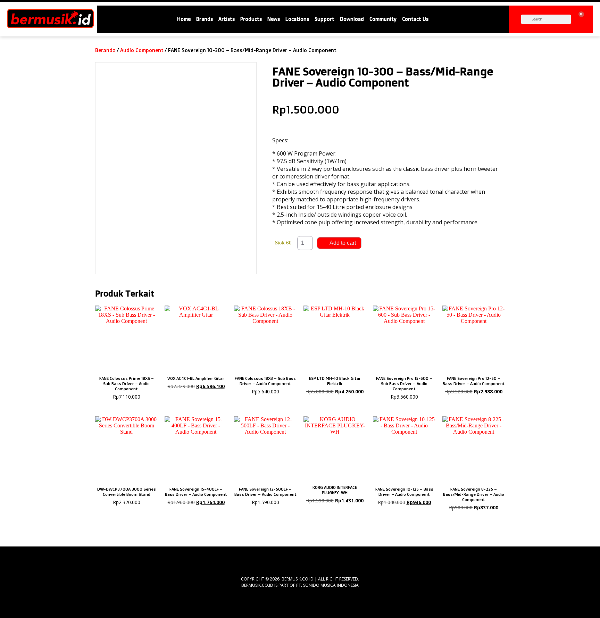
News (273, 19)
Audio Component (142, 50)
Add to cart (343, 243)
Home (184, 19)
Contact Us (415, 19)
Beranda (105, 50)
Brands (204, 19)
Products (251, 19)
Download (352, 19)
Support (324, 19)
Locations (297, 19)
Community (383, 19)
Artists (226, 19)
